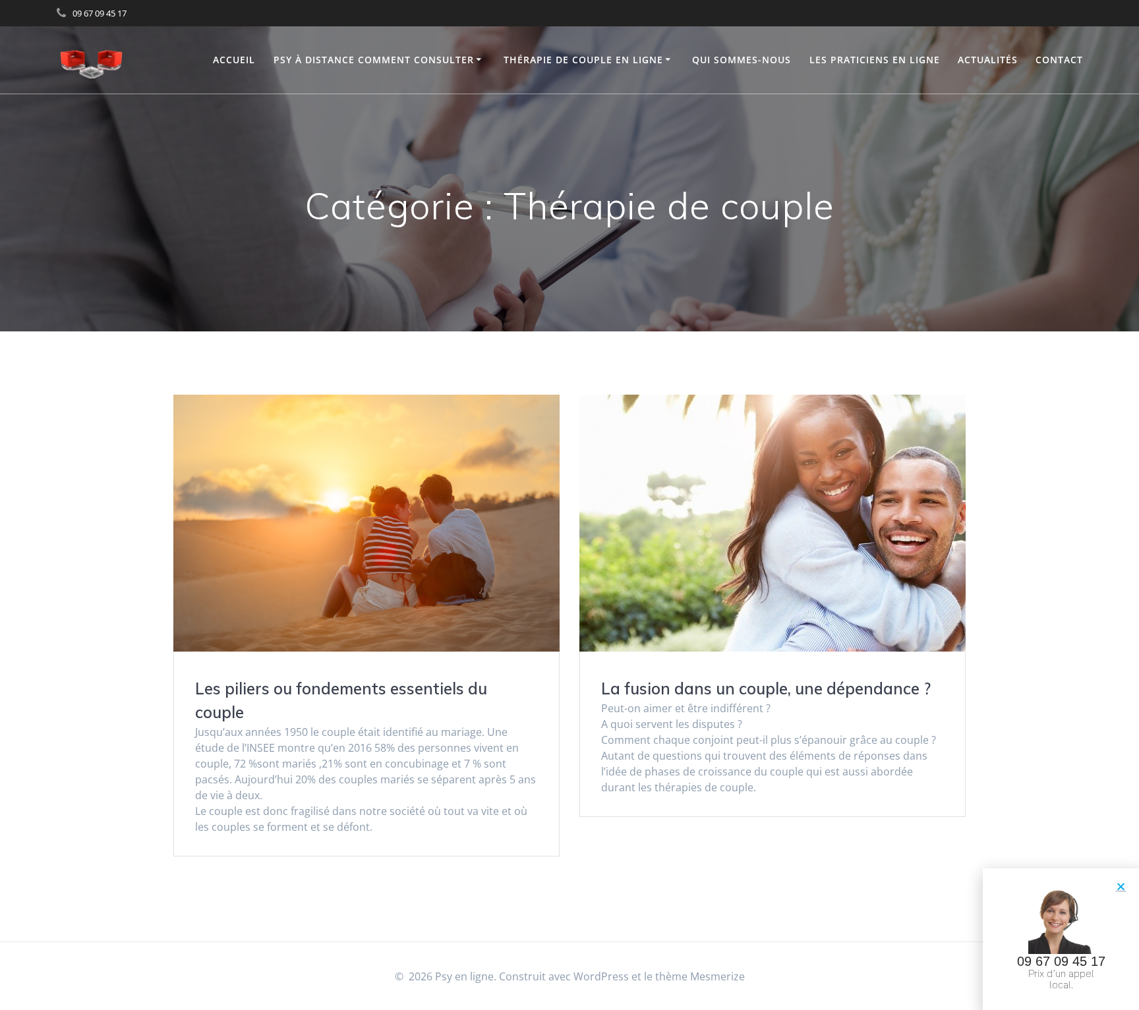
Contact (1059, 59)
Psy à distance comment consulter (374, 59)
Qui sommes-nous (741, 59)
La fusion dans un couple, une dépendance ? (766, 688)
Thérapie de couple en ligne (583, 59)
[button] (1121, 886)
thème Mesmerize (700, 976)
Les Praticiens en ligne (874, 59)
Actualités (988, 59)
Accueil (234, 59)
